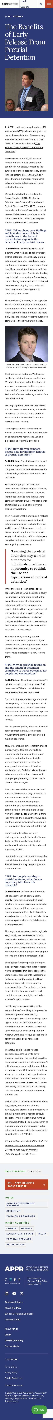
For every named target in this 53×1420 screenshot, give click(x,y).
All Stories (15, 16)
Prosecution (15, 1244)
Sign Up (25, 7)
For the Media (12, 1346)
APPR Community (14, 1340)
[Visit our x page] (22, 1293)
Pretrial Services (18, 1239)
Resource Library (14, 1302)
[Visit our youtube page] (14, 1293)
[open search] (41, 4)
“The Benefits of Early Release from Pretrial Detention (24, 147)
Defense (26, 1228)
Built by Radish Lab (13, 1378)
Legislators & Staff (20, 1233)
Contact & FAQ (12, 1319)
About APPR (11, 1329)
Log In (8, 1334)
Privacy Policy (11, 1372)
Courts (11, 1228)
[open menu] (49, 4)
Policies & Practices (20, 1216)
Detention (13, 1210)
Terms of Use (11, 1366)
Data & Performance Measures (20, 1204)
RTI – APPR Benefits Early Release (21, 1184)
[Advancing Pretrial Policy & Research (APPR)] (10, 4)
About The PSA (13, 1308)
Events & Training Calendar (19, 1313)
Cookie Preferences (14, 1385)
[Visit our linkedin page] (6, 1293)
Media (42, 1233)
